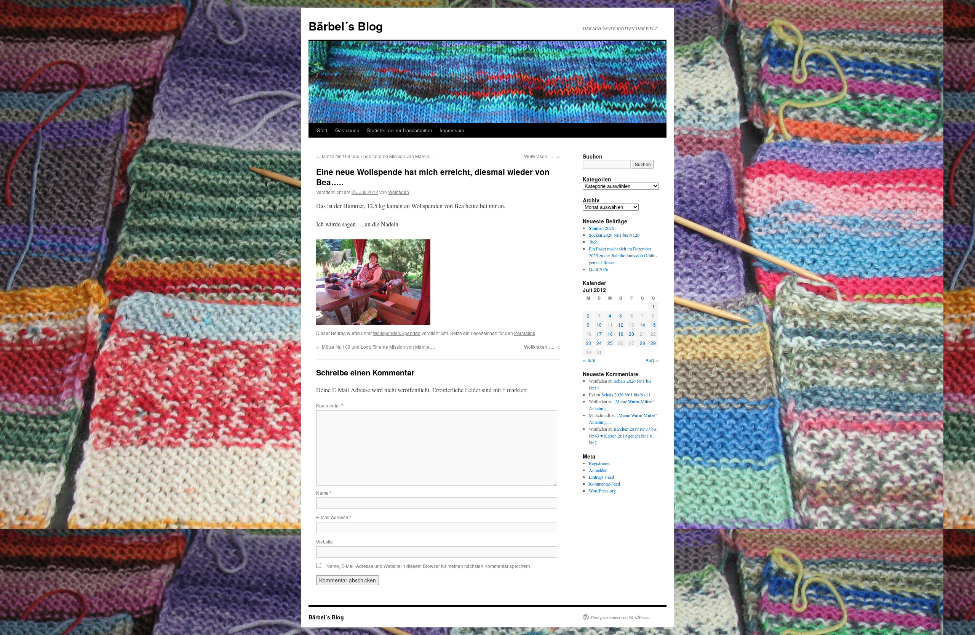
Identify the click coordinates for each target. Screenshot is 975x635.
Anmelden (598, 470)
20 (631, 333)
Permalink (524, 333)
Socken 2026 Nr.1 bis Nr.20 (614, 235)
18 (610, 333)
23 (588, 343)
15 (653, 324)
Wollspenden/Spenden (396, 333)
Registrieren (600, 463)
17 (599, 333)
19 (620, 333)
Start (322, 130)
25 (610, 343)
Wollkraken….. (542, 156)
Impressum (452, 130)
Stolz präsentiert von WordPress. (620, 617)
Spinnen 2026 (601, 228)
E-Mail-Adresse (333, 517)
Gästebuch (347, 130)
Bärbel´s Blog (345, 26)
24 (599, 343)
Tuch (593, 242)
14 (642, 324)
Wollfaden (398, 192)
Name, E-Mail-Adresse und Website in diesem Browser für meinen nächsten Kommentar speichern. (428, 566)
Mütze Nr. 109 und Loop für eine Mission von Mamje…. (375, 156)
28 (642, 343)
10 (599, 324)
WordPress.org (602, 490)
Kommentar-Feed (604, 484)
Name (324, 492)
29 (653, 343)
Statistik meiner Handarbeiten (399, 130)
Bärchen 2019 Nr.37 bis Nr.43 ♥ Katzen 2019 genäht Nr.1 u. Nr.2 (623, 436)
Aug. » (652, 360)
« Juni (589, 360)
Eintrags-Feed (601, 477)
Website (324, 541)
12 (620, 324)
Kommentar (329, 405)
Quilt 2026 (598, 269)
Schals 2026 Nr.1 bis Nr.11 (626, 394)
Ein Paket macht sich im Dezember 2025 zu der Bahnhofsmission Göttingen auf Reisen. (623, 255)
